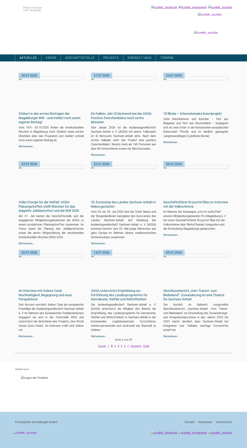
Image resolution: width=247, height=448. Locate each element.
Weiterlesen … (27, 146)
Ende (146, 346)
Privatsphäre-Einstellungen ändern (36, 422)
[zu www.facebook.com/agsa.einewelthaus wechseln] (164, 7)
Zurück (102, 346)
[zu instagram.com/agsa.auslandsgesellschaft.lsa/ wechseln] (192, 7)
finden (230, 57)
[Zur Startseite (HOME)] (60, 30)
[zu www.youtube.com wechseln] (220, 7)
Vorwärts (136, 346)
